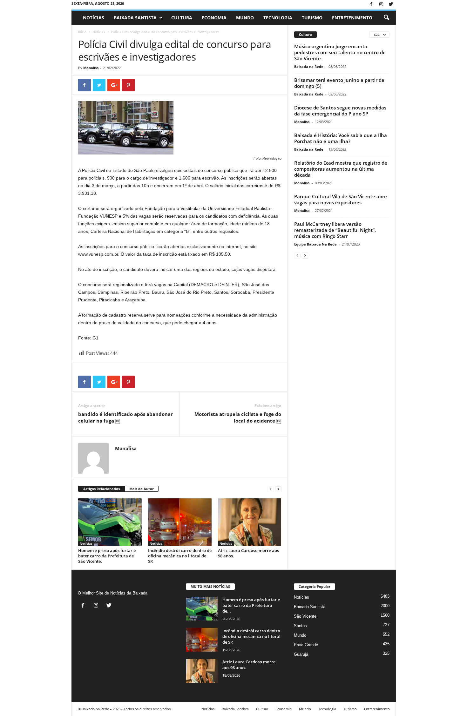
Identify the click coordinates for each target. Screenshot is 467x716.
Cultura (181, 18)
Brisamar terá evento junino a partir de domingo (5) (339, 83)
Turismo (312, 18)
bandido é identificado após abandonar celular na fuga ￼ (125, 417)
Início (82, 32)
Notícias (93, 18)
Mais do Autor (141, 488)
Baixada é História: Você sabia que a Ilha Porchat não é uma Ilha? (340, 138)
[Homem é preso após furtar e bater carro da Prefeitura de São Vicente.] (110, 522)
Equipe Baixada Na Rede (315, 244)
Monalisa (91, 67)
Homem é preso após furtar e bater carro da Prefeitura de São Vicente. (107, 556)
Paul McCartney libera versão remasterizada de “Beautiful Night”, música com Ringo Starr (335, 230)
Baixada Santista (135, 18)
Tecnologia (277, 18)
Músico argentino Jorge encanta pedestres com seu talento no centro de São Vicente (340, 52)
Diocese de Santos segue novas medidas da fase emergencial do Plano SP (340, 110)
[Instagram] (381, 4)
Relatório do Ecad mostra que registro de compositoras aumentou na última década (340, 169)
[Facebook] (371, 4)
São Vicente (305, 616)
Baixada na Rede (308, 66)
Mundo (245, 18)
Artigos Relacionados (101, 488)
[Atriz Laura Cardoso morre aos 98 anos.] (249, 522)
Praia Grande (306, 644)
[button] (386, 18)
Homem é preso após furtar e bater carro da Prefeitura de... (251, 605)
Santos (300, 625)
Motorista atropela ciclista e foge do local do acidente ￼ (237, 417)
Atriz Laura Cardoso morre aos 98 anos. (248, 553)
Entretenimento (352, 18)
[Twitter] (391, 4)
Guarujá (301, 654)
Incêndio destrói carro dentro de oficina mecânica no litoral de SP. (180, 556)
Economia (214, 18)
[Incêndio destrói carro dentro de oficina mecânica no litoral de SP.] (180, 522)
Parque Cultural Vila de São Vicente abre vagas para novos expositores (340, 199)
